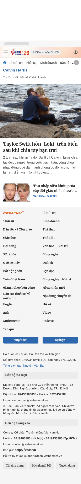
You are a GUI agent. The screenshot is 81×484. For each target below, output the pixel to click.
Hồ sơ (47, 304)
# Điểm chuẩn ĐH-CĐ (46, 52)
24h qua (9, 329)
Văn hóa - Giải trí (44, 196)
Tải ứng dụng (15, 465)
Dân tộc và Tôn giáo (17, 229)
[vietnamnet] (19, 54)
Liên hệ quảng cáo (17, 423)
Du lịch (48, 263)
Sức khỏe (9, 254)
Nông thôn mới (54, 287)
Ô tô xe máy (11, 263)
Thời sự (31, 62)
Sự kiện (60, 340)
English (8, 304)
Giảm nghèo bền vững (19, 287)
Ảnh (6, 312)
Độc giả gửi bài (41, 465)
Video (47, 312)
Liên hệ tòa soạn (16, 375)
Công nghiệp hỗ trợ (57, 279)
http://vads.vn (25, 450)
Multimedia (11, 321)
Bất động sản (12, 271)
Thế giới (49, 238)
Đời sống (9, 246)
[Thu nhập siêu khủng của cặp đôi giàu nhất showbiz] (16, 192)
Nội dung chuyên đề (57, 296)
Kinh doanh (48, 62)
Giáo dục (9, 238)
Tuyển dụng (67, 465)
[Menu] (5, 52)
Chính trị (16, 62)
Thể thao (49, 229)
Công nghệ (50, 254)
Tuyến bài (20, 340)
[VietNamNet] (4, 63)
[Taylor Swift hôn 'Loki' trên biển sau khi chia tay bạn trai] (40, 111)
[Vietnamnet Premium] (13, 215)
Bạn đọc (48, 271)
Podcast (48, 321)
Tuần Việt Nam (14, 279)
